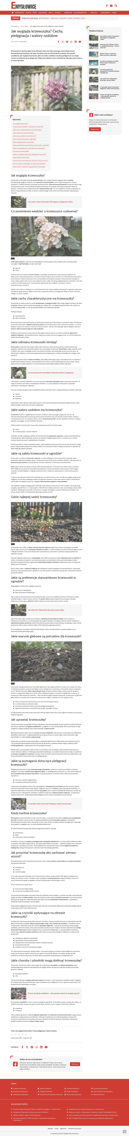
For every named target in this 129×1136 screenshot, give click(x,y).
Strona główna (15, 26)
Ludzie (114, 12)
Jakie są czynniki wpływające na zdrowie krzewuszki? (29, 163)
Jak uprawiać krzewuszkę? (21, 151)
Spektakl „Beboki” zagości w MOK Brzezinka (26, 1115)
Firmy (35, 12)
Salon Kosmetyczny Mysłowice (103, 1091)
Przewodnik (105, 12)
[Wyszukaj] (116, 5)
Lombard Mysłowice (73, 1088)
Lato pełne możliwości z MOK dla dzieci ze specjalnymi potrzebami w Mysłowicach (34, 1119)
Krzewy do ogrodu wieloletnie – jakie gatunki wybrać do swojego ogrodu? (54, 993)
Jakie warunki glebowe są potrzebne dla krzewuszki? (29, 148)
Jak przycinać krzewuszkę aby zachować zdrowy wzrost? (30, 160)
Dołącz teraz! (95, 129)
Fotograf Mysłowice (46, 1091)
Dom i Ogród (24, 26)
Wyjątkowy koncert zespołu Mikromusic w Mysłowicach (86, 1109)
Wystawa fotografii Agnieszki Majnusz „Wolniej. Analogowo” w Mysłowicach (37, 1109)
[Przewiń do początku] (124, 1131)
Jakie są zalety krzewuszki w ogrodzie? (24, 139)
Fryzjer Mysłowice (72, 1091)
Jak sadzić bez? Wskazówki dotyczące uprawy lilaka (46, 610)
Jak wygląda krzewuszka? (20, 123)
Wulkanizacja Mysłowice (20, 1094)
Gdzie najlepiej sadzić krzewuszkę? (23, 142)
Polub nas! (75, 1064)
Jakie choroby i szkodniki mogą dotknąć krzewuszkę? (29, 167)
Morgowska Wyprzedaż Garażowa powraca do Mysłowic (30, 1112)
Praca (51, 12)
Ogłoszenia (43, 12)
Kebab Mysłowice (98, 1094)
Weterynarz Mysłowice (20, 1091)
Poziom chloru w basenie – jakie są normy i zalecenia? (108, 54)
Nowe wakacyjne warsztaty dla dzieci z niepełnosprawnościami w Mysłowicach (93, 1115)
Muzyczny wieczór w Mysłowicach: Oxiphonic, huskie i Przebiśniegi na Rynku (93, 1112)
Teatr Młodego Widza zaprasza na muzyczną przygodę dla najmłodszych (91, 1118)
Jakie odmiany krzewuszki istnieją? (23, 133)
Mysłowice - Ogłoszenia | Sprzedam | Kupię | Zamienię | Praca (63, 18)
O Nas (56, 1128)
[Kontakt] (111, 6)
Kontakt (50, 1128)
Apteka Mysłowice (45, 1088)
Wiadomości (19, 12)
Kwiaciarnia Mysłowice (100, 1088)
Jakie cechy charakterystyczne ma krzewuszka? (27, 130)
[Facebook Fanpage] (106, 6)
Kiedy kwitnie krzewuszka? (21, 157)
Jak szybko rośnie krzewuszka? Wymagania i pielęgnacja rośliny (50, 202)
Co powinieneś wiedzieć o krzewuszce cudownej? (28, 127)
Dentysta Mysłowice (19, 1088)
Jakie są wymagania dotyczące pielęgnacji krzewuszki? (29, 154)
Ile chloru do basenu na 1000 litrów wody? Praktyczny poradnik (109, 63)
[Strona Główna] (12, 13)
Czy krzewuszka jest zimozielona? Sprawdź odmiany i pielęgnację (50, 373)
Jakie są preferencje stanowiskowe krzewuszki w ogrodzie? (31, 145)
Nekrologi (68, 12)
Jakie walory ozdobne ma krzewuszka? (24, 136)
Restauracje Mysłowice (74, 1094)
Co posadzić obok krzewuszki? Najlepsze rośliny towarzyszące (49, 804)
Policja (28, 12)
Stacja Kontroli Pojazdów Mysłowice (51, 1094)
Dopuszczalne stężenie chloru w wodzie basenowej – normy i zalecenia (109, 46)
